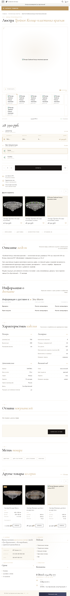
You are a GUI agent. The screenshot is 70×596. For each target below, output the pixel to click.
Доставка (20, 232)
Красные (41, 458)
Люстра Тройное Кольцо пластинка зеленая (33, 219)
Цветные (6, 458)
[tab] (4, 206)
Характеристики (33, 232)
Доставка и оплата (8, 574)
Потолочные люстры (43, 545)
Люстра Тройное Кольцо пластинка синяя (56, 219)
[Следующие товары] (66, 481)
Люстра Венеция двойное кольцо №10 (35, 509)
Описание (8, 232)
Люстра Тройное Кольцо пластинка (11, 219)
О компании (6, 576)
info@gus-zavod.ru (44, 582)
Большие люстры (42, 551)
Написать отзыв (57, 431)
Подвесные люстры (43, 548)
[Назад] (3, 105)
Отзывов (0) (48, 232)
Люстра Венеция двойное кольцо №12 (57, 509)
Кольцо (65, 474)
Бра (38, 557)
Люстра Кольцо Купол (11, 508)
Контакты (5, 571)
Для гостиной (18, 458)
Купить (38, 168)
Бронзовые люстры (43, 554)
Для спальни (30, 458)
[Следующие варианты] (66, 191)
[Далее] (66, 105)
